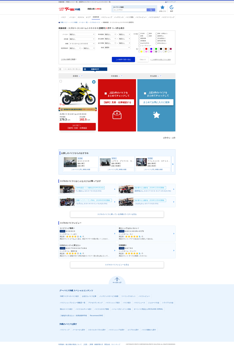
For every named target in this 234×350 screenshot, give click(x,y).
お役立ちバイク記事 (89, 296)
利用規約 (61, 344)
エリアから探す (133, 330)
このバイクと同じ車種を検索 (80, 169)
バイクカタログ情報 (102, 309)
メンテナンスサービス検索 (108, 296)
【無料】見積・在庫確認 (77, 126)
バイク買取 (130, 17)
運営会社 (107, 344)
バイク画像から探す (149, 330)
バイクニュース (139, 303)
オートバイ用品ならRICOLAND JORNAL (148, 309)
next (172, 164)
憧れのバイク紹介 (66, 309)
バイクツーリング (168, 17)
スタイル (81, 17)
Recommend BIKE (96, 315)
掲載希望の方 (98, 344)
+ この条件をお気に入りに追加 (160, 59)
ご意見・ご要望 (88, 344)
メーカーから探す (79, 330)
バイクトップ (64, 330)
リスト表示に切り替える (72, 69)
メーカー (72, 17)
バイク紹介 (127, 303)
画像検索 (96, 17)
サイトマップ (171, 2)
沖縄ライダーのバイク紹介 (69, 296)
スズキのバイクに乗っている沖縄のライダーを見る (117, 214)
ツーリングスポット (128, 296)
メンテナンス (119, 17)
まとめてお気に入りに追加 (156, 102)
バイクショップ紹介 (113, 303)
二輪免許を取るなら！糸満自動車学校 (73, 315)
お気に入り (162, 11)
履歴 (171, 11)
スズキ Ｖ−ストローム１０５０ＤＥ (73, 114)
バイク (63, 17)
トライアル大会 (167, 303)
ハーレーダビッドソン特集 (121, 309)
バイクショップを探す (117, 330)
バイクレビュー (141, 17)
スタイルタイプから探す (97, 330)
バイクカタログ (154, 17)
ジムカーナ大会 (153, 303)
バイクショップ (106, 17)
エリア (88, 17)
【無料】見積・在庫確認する (117, 102)
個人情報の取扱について (74, 344)
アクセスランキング (95, 303)
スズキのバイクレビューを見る (117, 265)
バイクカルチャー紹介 (84, 309)
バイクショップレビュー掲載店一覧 (72, 303)
